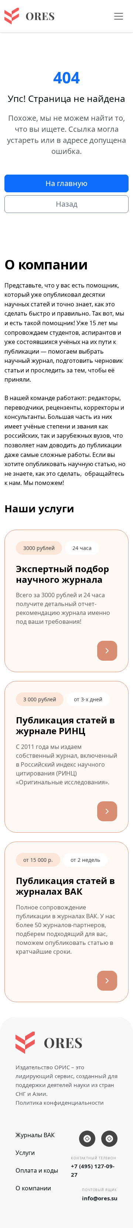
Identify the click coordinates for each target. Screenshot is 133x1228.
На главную (66, 183)
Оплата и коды (37, 1170)
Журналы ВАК (35, 1135)
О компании (33, 1188)
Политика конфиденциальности (60, 1102)
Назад (67, 204)
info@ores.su (99, 1198)
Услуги (25, 1153)
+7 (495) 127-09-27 (93, 1170)
